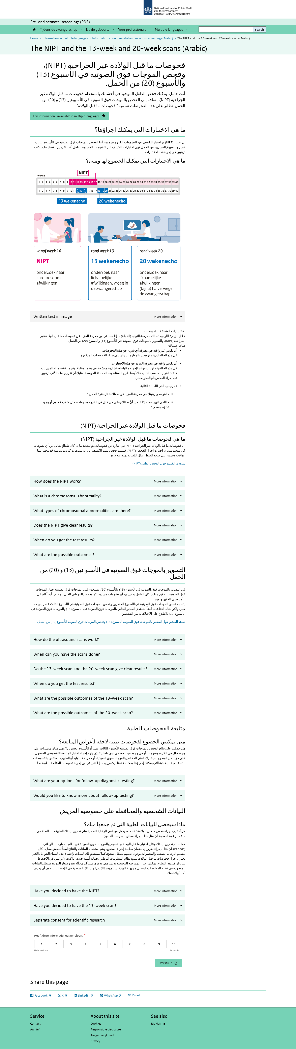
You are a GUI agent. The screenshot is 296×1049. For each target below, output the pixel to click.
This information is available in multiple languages (66, 116)
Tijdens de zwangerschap (58, 29)
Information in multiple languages (65, 38)
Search (259, 29)
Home (34, 29)
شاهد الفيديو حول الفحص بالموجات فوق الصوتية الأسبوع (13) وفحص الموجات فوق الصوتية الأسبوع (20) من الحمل (111, 622)
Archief (35, 1029)
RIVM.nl (168, 1023)
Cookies (96, 1023)
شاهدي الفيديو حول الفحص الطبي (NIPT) (158, 463)
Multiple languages (169, 29)
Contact (35, 1023)
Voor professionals (132, 29)
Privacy (95, 1041)
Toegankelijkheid (102, 1035)
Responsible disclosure (106, 1029)
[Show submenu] (81, 29)
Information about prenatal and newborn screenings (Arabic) (132, 38)
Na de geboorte (98, 29)
